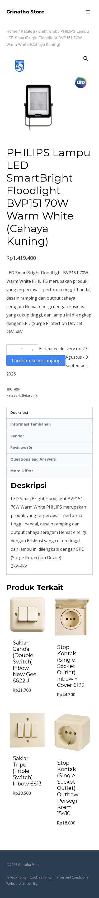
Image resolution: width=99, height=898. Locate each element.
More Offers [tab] (22, 470)
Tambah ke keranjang (36, 360)
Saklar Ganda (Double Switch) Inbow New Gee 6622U (24, 662)
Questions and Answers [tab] (33, 459)
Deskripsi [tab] (19, 412)
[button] (86, 58)
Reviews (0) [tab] (21, 447)
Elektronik (29, 395)
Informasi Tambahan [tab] (30, 424)
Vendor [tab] (17, 435)
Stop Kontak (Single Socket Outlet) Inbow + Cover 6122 (71, 666)
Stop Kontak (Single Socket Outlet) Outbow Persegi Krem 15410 (67, 788)
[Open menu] (88, 12)
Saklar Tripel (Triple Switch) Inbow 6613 (27, 771)
